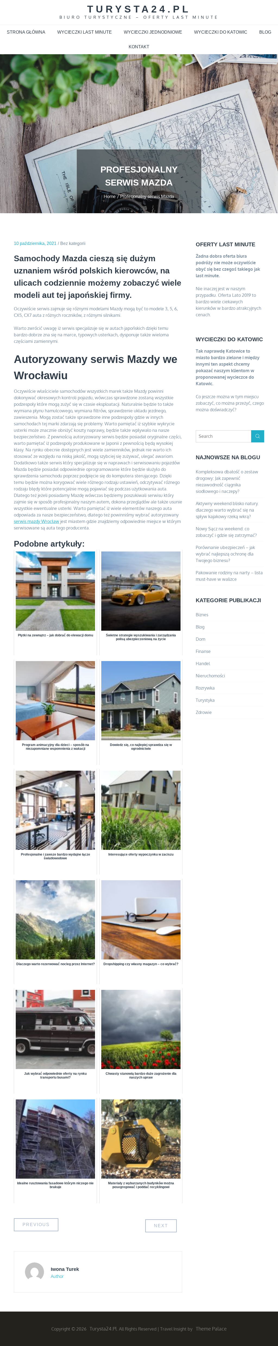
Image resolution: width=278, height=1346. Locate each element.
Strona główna (26, 32)
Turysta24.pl (139, 9)
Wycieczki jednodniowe (153, 32)
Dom (200, 639)
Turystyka (205, 700)
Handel (203, 663)
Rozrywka (205, 688)
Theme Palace (211, 1329)
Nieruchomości (210, 675)
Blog (265, 32)
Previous (36, 1224)
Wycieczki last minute (84, 32)
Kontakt (139, 46)
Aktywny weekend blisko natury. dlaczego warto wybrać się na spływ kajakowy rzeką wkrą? (227, 510)
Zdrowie (204, 712)
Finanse (203, 651)
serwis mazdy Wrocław (36, 521)
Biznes (202, 614)
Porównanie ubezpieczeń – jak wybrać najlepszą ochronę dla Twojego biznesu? (225, 554)
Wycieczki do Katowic (220, 32)
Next (161, 1225)
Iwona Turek (65, 1269)
